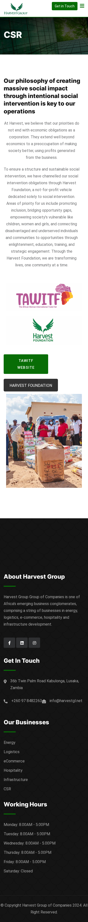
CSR (7, 789)
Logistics (12, 751)
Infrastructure (16, 779)
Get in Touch (65, 6)
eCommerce (14, 761)
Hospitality (13, 770)
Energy (9, 742)
